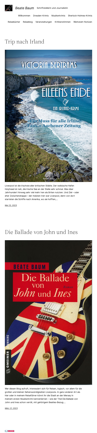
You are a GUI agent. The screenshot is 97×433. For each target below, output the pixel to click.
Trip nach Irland (24, 41)
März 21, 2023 (11, 408)
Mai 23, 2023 (11, 205)
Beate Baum (24, 8)
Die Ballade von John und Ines (41, 232)
